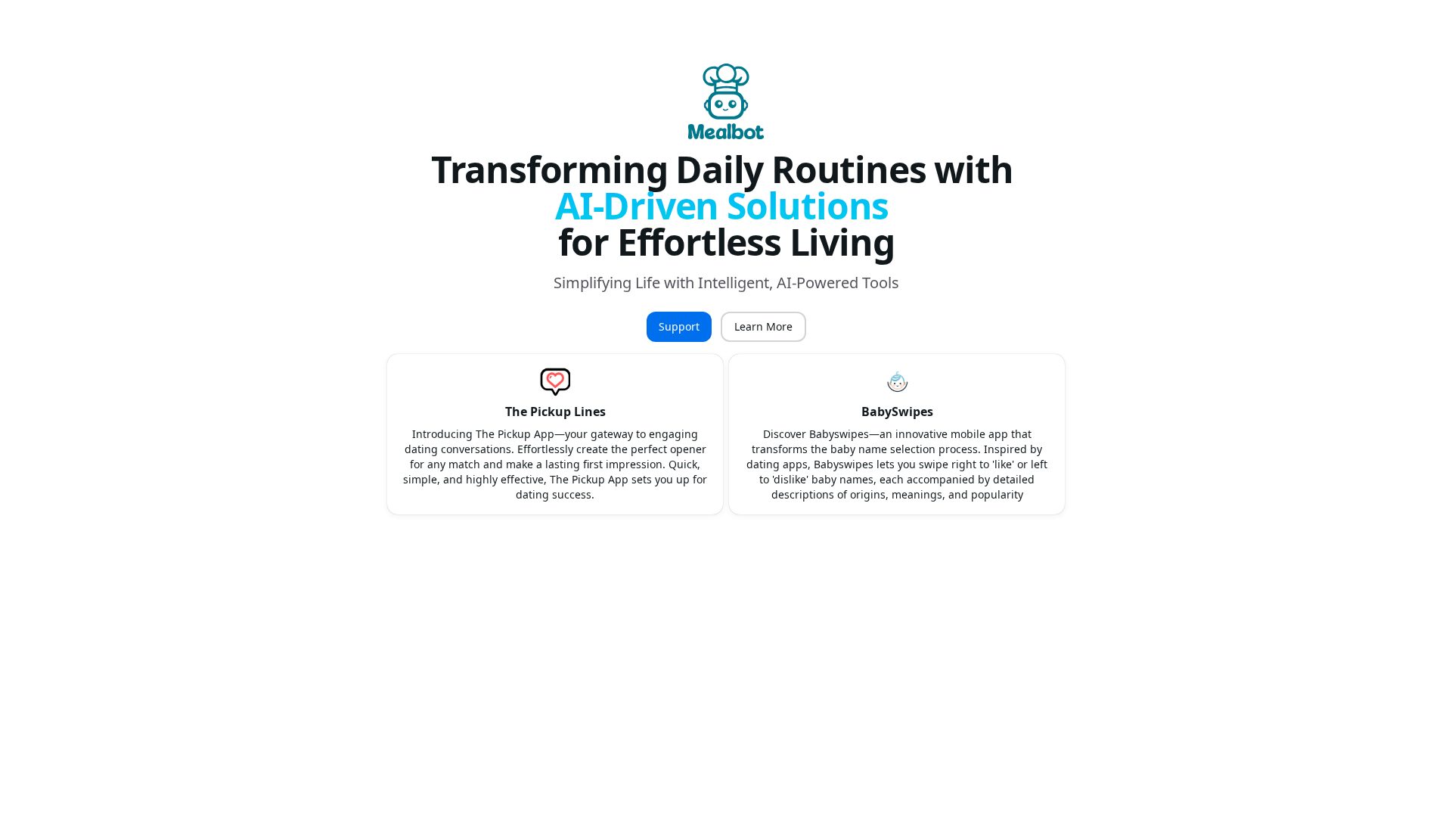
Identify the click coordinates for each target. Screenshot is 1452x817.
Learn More (763, 326)
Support (679, 326)
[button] (555, 434)
